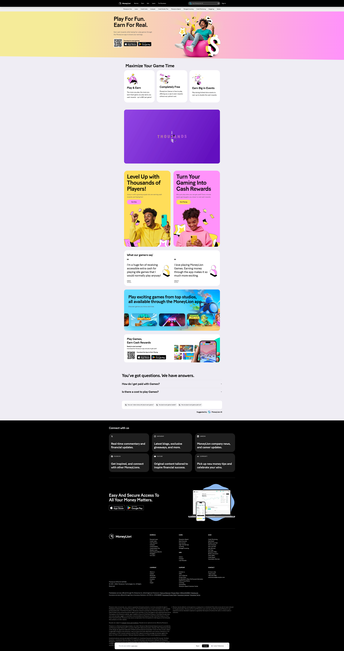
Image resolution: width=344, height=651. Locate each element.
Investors (152, 579)
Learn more (134, 646)
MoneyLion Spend (183, 539)
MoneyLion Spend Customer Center (188, 586)
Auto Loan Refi (212, 546)
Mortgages (152, 553)
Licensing (181, 582)
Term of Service (183, 575)
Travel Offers (211, 555)
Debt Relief (211, 541)
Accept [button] (205, 646)
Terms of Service (165, 593)
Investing (181, 546)
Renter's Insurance (213, 553)
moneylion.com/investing (158, 642)
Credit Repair (211, 557)
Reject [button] (197, 646)
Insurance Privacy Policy (170, 595)
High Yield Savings (184, 545)
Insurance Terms (195, 595)
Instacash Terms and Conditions (129, 623)
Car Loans (152, 555)
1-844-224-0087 (212, 575)
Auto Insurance (212, 545)
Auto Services (212, 548)
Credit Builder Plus (155, 548)
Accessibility (182, 584)
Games (181, 557)
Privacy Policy (182, 577)
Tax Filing (210, 550)
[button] (217, 645)
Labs (151, 581)
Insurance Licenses (183, 595)
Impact (151, 582)
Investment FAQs (132, 642)
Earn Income (182, 543)
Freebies (181, 558)
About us (152, 572)
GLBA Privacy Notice (184, 581)
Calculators (153, 577)
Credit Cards (153, 541)
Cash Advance (153, 543)
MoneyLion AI (217, 412)
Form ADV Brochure (143, 642)
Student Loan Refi (213, 543)
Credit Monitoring (213, 539)
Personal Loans (154, 539)
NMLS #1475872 (185, 593)
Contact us (182, 572)
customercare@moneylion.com (216, 577)
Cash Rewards (182, 560)
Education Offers (212, 552)
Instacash (152, 545)
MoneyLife (152, 575)
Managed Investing (184, 548)
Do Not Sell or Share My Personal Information (191, 579)
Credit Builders (154, 546)
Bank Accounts (183, 541)
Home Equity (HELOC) (156, 552)
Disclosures (194, 593)
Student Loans (153, 550)
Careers (152, 574)
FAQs (180, 574)
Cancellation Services (214, 559)
